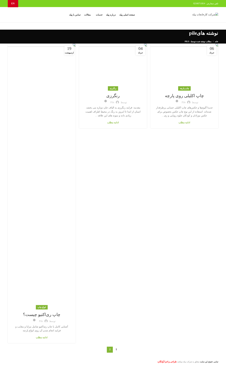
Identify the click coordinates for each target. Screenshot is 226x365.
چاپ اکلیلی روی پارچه (184, 95)
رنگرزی (113, 88)
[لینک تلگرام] (24, 3)
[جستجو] (12, 14)
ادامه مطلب (184, 122)
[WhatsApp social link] (28, 3)
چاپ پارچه (184, 88)
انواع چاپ (42, 307)
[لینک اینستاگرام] (32, 3)
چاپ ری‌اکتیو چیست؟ (41, 314)
